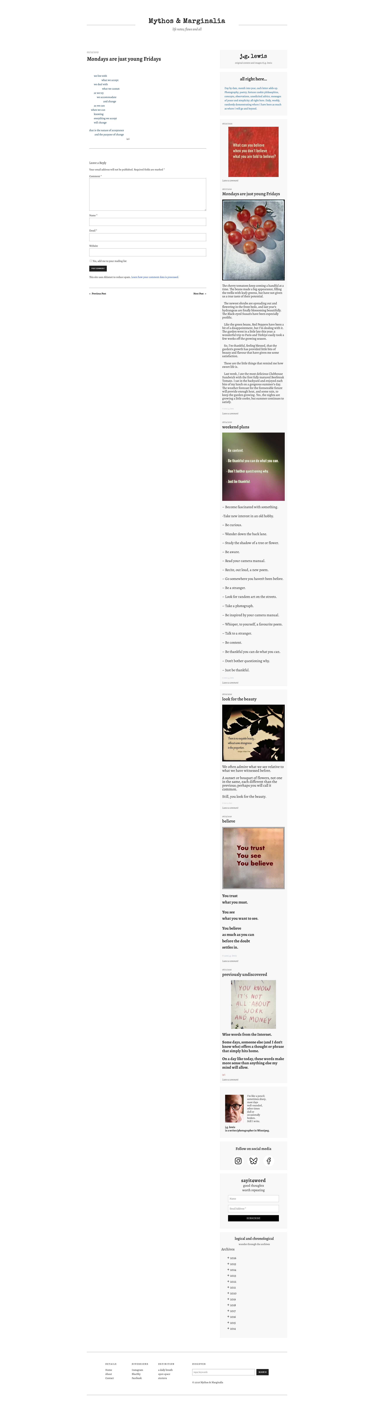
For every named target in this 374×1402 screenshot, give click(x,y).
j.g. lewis (253, 56)
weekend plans (235, 427)
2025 (233, 1264)
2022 (233, 1281)
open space (164, 1374)
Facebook (137, 1378)
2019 (233, 1299)
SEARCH (263, 1372)
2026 (233, 1258)
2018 (233, 1305)
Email (93, 230)
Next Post (198, 293)
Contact (109, 1378)
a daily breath (165, 1370)
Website (93, 246)
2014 (233, 1328)
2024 (233, 1270)
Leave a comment (230, 181)
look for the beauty (239, 699)
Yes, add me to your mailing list (109, 261)
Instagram (137, 1370)
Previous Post (99, 293)
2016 (233, 1317)
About (108, 1374)
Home (108, 1370)
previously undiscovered (244, 974)
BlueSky (136, 1374)
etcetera (162, 1378)
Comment (95, 176)
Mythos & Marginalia (187, 21)
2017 (233, 1311)
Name (93, 215)
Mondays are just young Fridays (124, 59)
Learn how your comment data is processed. (155, 277)
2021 (233, 1287)
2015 (233, 1323)
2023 (233, 1275)
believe (228, 821)
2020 (233, 1293)
